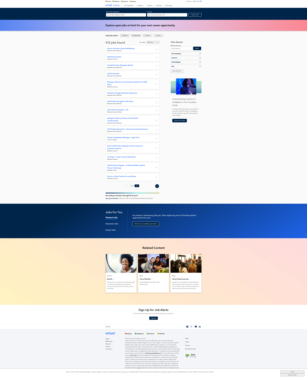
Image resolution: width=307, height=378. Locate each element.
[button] (154, 49)
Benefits (110, 279)
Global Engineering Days (180, 279)
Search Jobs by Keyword (112, 12)
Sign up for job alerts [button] (112, 198)
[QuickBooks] (124, 1)
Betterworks (109, 341)
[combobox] (167, 15)
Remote (126, 35)
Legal (186, 338)
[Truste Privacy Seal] (193, 356)
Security (187, 345)
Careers (116, 5)
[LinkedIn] (200, 327)
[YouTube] (196, 327)
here (139, 367)
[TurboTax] (108, 1)
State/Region (176, 62)
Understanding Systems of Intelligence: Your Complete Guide (184, 102)
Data (148, 35)
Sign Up (153, 318)
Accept (292, 371)
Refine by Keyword (176, 45)
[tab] (117, 217)
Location (149, 12)
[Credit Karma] (115, 1)
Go (137, 185)
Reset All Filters (177, 71)
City (172, 66)
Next (157, 186)
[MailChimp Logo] (132, 1)
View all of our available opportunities (145, 224)
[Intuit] (111, 332)
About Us (108, 344)
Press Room (109, 349)
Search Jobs (195, 15)
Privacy (187, 342)
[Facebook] (187, 327)
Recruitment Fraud (190, 349)
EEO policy (133, 355)
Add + (197, 48)
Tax (159, 35)
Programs (140, 5)
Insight (107, 339)
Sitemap (108, 326)
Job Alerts (188, 1)
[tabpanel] (166, 221)
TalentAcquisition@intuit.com (153, 353)
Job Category (176, 53)
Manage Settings (292, 375)
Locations (149, 5)
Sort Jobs (142, 42)
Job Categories (128, 5)
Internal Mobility (145, 279)
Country (174, 58)
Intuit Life (158, 5)
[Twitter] (192, 327)
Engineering (137, 35)
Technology (168, 5)
